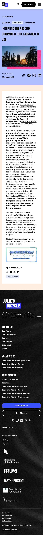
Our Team (6, 331)
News (4, 348)
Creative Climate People (13, 364)
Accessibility (6, 518)
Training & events (10, 379)
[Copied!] (23, 75)
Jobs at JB (6, 345)
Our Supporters (9, 334)
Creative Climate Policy (12, 367)
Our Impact (7, 341)
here (20, 244)
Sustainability (7, 521)
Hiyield (14, 530)
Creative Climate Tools (12, 390)
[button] (18, 4)
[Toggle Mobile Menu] (39, 4)
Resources (6, 383)
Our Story (6, 338)
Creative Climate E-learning (14, 386)
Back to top (8, 427)
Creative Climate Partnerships (16, 393)
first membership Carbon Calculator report (21, 122)
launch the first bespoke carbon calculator (19, 105)
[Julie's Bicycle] (5, 4)
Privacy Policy (7, 516)
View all (9, 16)
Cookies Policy (7, 513)
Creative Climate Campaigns (15, 397)
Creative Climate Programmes (16, 360)
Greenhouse (6, 530)
